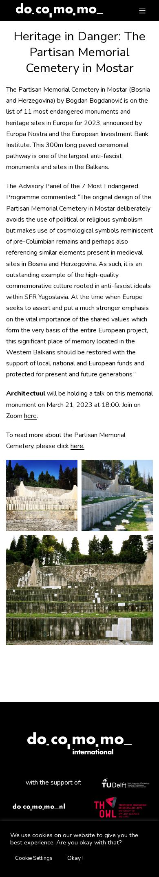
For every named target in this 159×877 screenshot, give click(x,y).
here (30, 415)
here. (77, 446)
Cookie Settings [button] (34, 858)
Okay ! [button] (75, 858)
